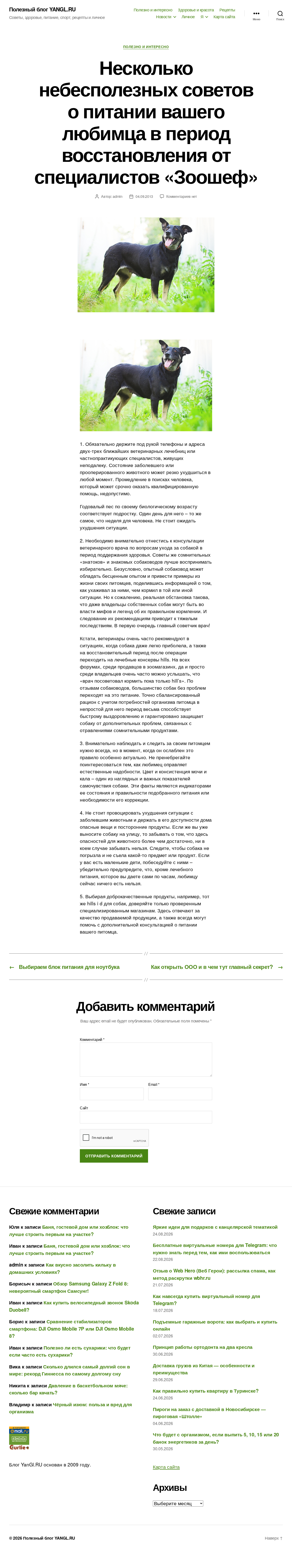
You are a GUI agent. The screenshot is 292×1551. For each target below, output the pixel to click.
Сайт (84, 1107)
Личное (188, 16)
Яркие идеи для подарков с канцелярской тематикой (215, 1226)
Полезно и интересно (153, 9)
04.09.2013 (144, 196)
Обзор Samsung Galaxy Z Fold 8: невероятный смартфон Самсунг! (68, 1287)
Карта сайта (224, 16)
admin (118, 196)
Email (153, 1084)
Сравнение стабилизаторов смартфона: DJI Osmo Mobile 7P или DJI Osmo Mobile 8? (71, 1328)
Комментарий (92, 1039)
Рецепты (227, 9)
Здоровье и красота (196, 9)
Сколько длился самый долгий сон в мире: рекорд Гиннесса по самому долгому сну (69, 1370)
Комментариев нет (181, 196)
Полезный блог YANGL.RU (42, 9)
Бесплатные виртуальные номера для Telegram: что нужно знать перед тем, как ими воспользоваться (215, 1248)
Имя (84, 1084)
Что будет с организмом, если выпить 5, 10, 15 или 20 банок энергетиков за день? (216, 1438)
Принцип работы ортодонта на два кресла (203, 1346)
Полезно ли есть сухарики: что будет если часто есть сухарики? (69, 1351)
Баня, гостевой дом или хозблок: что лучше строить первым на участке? (68, 1230)
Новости (163, 16)
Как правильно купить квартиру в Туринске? (206, 1390)
